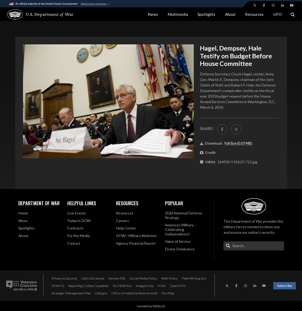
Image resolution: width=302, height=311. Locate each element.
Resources (254, 14)
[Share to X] (236, 129)
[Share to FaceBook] (222, 129)
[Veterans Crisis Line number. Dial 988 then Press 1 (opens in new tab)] (21, 286)
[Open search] (293, 14)
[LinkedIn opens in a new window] (282, 5)
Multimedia (178, 14)
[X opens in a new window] (255, 5)
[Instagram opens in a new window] (273, 5)
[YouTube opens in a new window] (292, 5)
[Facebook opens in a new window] (264, 5)
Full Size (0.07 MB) (238, 143)
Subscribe (284, 285)
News (153, 14)
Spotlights (206, 14)
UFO (277, 14)
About (230, 14)
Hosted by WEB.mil (151, 306)
